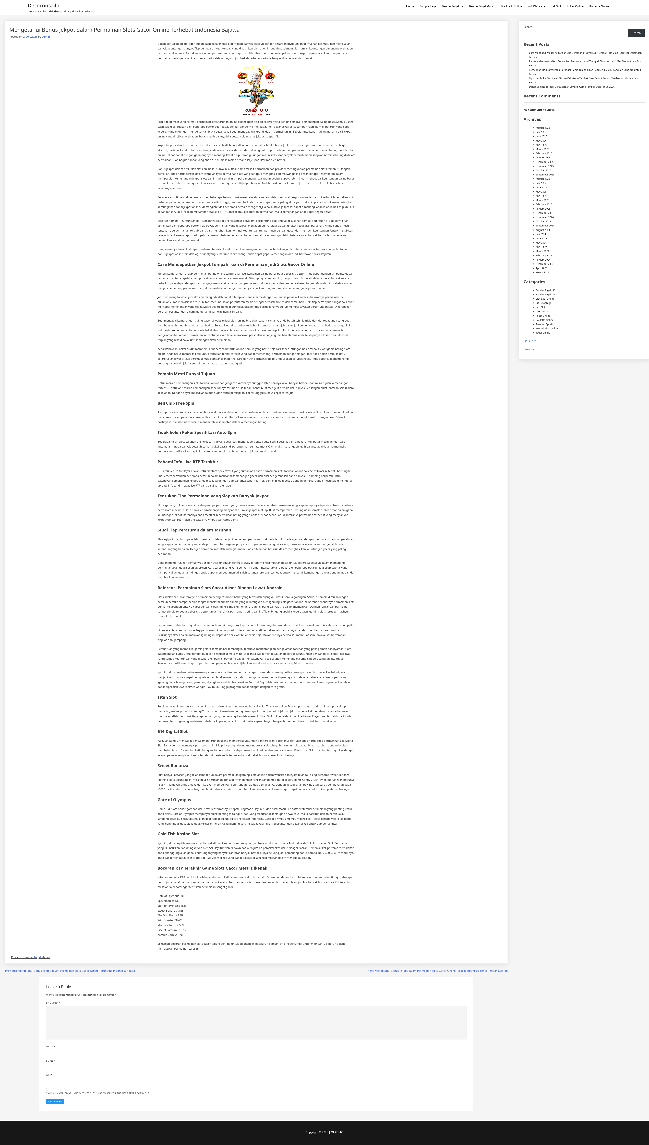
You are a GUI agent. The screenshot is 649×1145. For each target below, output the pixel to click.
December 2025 (545, 161)
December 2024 (545, 212)
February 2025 (544, 204)
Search (528, 27)
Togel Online (543, 332)
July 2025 (541, 183)
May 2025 (541, 191)
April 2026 (541, 144)
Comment (53, 1002)
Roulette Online (599, 6)
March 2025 (542, 200)
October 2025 (543, 170)
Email (50, 1060)
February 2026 (544, 153)
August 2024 (543, 230)
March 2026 (542, 149)
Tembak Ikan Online (547, 328)
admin (46, 37)
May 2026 (541, 140)
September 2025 (545, 174)
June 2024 (541, 238)
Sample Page (428, 6)
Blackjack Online (511, 6)
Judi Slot (556, 6)
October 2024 (543, 221)
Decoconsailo (43, 5)
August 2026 (543, 127)
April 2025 (541, 195)
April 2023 (541, 268)
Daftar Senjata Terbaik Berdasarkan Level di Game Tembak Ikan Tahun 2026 (572, 86)
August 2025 (543, 178)
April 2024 (541, 246)
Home (410, 6)
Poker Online (575, 6)
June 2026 (541, 136)
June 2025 (541, 187)
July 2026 (541, 132)
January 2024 (543, 259)
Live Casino (542, 311)
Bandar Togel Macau (482, 6)
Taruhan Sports (544, 324)
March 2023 (542, 272)
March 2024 (542, 251)
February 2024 (544, 255)
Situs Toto (530, 341)
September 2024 (545, 225)
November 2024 (545, 217)
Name (50, 1046)
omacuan (530, 349)
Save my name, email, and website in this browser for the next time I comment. (98, 1093)
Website (51, 1074)
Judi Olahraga (536, 6)
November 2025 (545, 166)
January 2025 (543, 208)
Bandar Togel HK (452, 6)
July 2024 (541, 234)
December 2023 (545, 263)
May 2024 (541, 242)
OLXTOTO (337, 1132)
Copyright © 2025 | (318, 1132)
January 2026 (543, 157)
